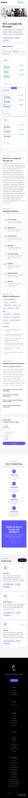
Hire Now (14, 443)
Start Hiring (20, 2)
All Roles (21, 560)
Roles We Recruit (14, 722)
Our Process (14, 716)
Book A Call (14, 542)
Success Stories (14, 704)
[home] (4, 2)
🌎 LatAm (11, 51)
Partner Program (14, 694)
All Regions (5, 51)
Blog (14, 706)
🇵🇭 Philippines (16, 51)
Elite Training (14, 718)
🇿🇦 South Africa (6, 53)
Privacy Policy (10, 794)
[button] (25, 2)
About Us (14, 690)
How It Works (14, 725)
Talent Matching (14, 720)
